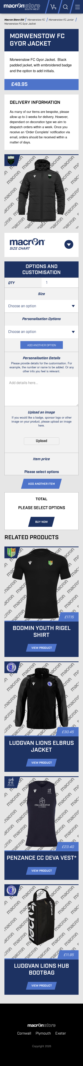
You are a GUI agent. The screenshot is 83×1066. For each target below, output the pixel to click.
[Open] (68, 244)
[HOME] (41, 1025)
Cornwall (24, 1033)
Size (41, 294)
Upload (41, 441)
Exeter (60, 1033)
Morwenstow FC (36, 19)
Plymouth (43, 1033)
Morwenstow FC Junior (61, 19)
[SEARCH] (65, 7)
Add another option (41, 345)
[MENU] (77, 7)
